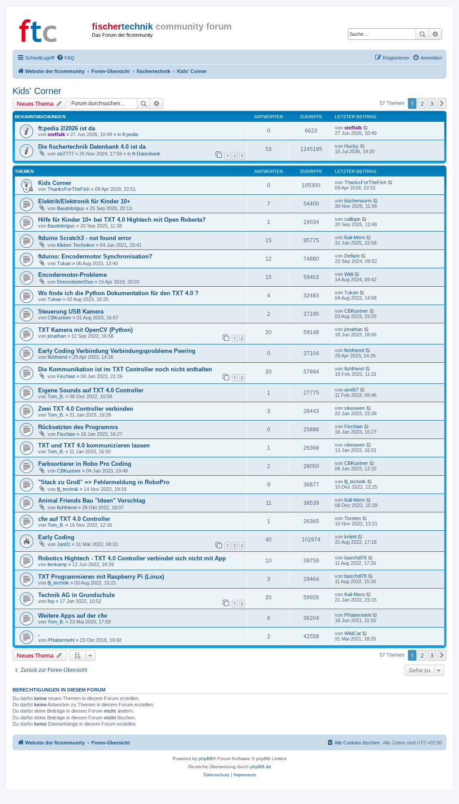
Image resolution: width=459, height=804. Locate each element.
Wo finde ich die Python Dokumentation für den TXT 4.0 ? (118, 293)
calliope (352, 219)
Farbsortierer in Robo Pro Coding (84, 463)
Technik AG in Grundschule (76, 595)
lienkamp (57, 564)
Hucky (351, 146)
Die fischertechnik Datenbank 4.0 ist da (92, 146)
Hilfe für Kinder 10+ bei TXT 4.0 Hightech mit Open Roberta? (122, 219)
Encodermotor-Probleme (72, 274)
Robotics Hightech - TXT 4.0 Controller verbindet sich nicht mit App (132, 558)
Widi (348, 274)
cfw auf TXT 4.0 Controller (74, 519)
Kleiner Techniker (76, 245)
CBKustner (59, 317)
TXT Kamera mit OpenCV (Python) (85, 330)
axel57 (351, 389)
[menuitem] (65, 57)
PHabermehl (357, 615)
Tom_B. (56, 396)
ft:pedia (130, 134)
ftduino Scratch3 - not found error (84, 238)
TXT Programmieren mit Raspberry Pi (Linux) (101, 576)
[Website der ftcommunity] (53, 29)
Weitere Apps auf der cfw (72, 615)
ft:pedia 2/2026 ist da (66, 128)
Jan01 (63, 544)
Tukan (64, 263)
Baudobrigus (70, 208)
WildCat (352, 633)
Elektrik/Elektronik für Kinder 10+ (84, 201)
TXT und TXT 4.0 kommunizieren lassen (94, 445)
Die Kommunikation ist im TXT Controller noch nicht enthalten (125, 369)
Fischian (66, 376)
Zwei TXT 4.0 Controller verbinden (85, 408)
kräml (350, 536)
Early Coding (56, 537)
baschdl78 (355, 557)
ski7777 (65, 153)
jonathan (57, 336)
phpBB (206, 758)
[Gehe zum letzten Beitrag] (366, 127)
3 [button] (431, 103)
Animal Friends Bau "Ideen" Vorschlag (91, 500)
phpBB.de (260, 766)
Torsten (352, 518)
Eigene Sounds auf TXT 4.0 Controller (90, 390)
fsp (51, 601)
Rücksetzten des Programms (78, 427)
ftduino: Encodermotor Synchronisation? (95, 256)
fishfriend (57, 357)
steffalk (56, 134)
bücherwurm (358, 200)
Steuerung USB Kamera (71, 311)
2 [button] (422, 103)
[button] (441, 103)
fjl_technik (67, 489)
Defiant (351, 255)
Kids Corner (54, 183)
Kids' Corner (37, 91)
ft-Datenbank (146, 153)
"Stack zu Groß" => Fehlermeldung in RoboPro (103, 482)
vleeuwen (354, 408)
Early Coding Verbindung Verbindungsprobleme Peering (116, 351)
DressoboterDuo (75, 281)
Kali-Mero (354, 237)
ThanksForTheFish (69, 189)
